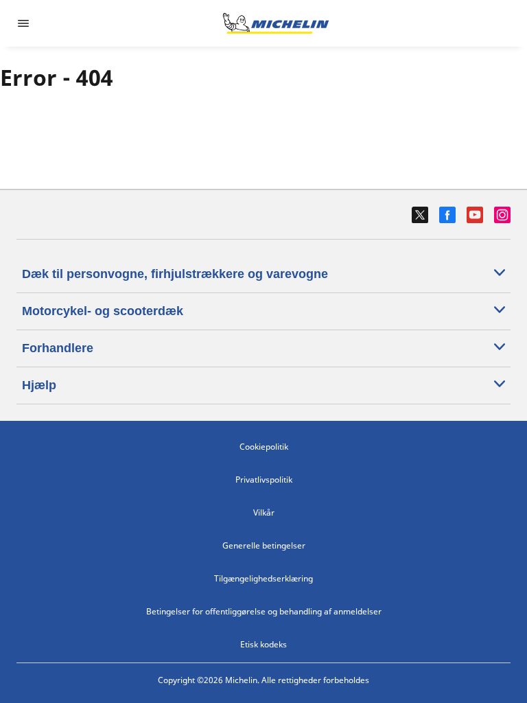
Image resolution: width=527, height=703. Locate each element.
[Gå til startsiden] (276, 23)
